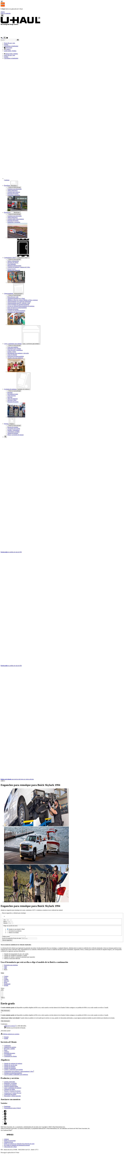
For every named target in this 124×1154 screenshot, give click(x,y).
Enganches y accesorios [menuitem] (13, 195)
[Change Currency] (3, 780)
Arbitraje (6, 1139)
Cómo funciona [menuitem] (11, 395)
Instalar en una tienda (17, 929)
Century (6, 976)
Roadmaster (7, 984)
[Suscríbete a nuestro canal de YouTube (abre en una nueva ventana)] (5, 1124)
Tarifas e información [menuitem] (13, 261)
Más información (5, 1010)
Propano (12, 423)
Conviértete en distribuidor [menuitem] (11, 46)
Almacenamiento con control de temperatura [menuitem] (19, 301)
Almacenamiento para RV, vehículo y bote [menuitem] (18, 303)
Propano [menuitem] (6, 423)
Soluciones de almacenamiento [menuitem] (15, 356)
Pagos (5, 1050)
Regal (5, 982)
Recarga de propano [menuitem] (12, 427)
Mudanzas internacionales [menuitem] (14, 265)
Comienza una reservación (14, 216)
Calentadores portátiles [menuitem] (13, 431)
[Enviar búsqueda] (18, 40)
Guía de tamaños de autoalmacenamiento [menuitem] (18, 304)
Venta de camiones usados (11, 1086)
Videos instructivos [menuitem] (12, 190)
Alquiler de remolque (9, 1066)
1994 (5, 968)
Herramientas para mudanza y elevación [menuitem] (18, 353)
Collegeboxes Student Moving (12, 1093)
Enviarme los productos (15, 931)
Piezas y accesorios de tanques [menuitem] (15, 435)
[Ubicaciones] (7, 38)
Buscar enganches (7, 940)
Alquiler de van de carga (10, 1065)
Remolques (14, 185)
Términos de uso (8, 1142)
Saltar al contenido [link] (6, 13)
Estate (5, 978)
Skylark (6, 985)
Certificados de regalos (10, 1094)
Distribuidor (7, 1106)
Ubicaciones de (10, 1146)
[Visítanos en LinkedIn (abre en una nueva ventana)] (5, 1119)
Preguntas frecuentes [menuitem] (12, 193)
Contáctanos (7, 1045)
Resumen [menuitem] (9, 392)
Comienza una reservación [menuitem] (14, 189)
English (6, 1038)
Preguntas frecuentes (9, 1053)
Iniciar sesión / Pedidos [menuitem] (10, 51)
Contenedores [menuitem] (10, 257)
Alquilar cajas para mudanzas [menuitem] (15, 358)
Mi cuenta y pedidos (9, 1048)
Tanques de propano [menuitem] (12, 433)
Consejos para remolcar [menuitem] (13, 192)
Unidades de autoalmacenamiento (13, 1073)
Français (6, 1037)
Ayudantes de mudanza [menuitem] (10, 389)
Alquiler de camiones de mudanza (13, 1063)
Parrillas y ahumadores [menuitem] (13, 430)
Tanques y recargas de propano (12, 1091)
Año (4, 920)
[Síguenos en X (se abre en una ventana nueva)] (5, 1122)
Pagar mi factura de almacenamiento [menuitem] (17, 307)
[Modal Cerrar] (1, 999)
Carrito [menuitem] (7, 49)
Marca (5, 921)
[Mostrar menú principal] (2, 15)
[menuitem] (22, 216)
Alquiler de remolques (10, 1068)
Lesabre (6, 979)
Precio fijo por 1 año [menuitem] (9, 43)
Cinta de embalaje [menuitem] (12, 354)
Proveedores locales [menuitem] (12, 394)
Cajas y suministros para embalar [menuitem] (13, 343)
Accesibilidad (7, 1054)
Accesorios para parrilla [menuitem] (13, 428)
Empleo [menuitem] (6, 44)
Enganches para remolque (11, 965)
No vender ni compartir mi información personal (17, 1145)
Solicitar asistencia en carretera (11, 1034)
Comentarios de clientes (10, 1056)
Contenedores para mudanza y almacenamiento (19, 1071)
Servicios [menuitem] (9, 397)
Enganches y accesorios (10, 1083)
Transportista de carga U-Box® (12, 1108)
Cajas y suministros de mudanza (12, 1088)
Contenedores (22, 257)
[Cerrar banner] (2, 1)
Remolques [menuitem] (7, 185)
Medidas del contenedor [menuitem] (13, 270)
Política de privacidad (10, 1140)
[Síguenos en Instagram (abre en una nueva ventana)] (5, 1114)
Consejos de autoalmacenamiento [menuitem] (16, 310)
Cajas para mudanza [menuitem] (12, 347)
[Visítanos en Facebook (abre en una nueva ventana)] (5, 1112)
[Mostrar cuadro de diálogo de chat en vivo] (2, 994)
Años (5, 966)
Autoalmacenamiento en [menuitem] (16, 298)
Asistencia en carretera (10, 1047)
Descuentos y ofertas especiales (12, 1096)
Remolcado (7, 212)
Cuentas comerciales (9, 1081)
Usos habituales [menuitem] (11, 264)
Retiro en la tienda (14, 932)
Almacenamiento (18, 293)
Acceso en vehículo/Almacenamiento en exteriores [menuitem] (20, 306)
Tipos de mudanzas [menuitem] (12, 398)
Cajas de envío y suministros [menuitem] (15, 350)
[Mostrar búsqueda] (4, 38)
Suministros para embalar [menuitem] (14, 348)
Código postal (6, 936)
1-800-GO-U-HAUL (10, 1026)
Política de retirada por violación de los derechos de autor (19, 1143)
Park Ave (6, 981)
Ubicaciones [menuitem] (8, 47)
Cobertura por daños (9, 1089)
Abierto (3, 12)
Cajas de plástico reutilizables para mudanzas (16, 1074)
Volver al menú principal (14, 187)
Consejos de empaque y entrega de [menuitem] (18, 267)
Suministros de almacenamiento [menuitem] (15, 312)
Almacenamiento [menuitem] (8, 293)
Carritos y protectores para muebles (13, 1069)
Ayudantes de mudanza (23, 389)
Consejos (6, 1051)
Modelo (5, 923)
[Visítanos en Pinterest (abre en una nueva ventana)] (5, 1117)
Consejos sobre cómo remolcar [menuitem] (15, 219)
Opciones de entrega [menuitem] (12, 262)
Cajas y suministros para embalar (31, 343)
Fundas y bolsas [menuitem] (11, 351)
